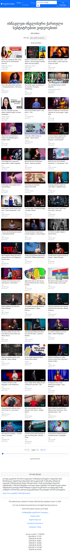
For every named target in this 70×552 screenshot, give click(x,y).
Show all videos (36, 43)
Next (42, 450)
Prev (28, 450)
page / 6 (35, 450)
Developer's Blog (35, 527)
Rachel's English (5, 117)
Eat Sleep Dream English (54, 89)
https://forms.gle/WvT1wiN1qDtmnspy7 (16, 493)
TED (49, 66)
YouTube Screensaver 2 (35, 523)
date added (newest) (37, 38)
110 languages (62, 4)
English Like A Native (6, 66)
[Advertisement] (35, 11)
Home (19, 3)
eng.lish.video (8, 4)
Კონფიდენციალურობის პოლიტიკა (35, 512)
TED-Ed (27, 140)
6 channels (25, 4)
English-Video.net (35, 520)
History (33, 3)
